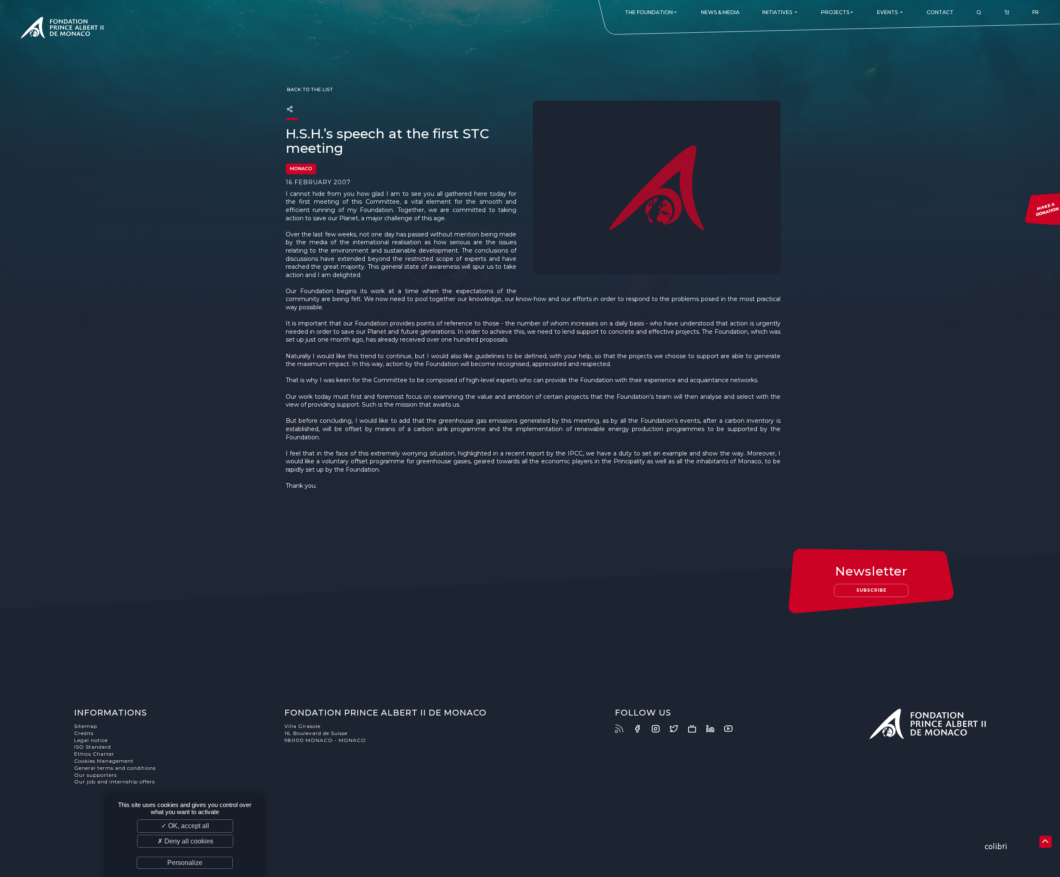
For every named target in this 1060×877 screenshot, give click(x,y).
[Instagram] (659, 729)
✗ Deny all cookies (185, 841)
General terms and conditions (115, 768)
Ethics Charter (94, 754)
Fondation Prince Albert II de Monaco (62, 29)
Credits (84, 733)
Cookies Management (104, 761)
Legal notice (91, 740)
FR (1035, 12)
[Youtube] (732, 729)
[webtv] (696, 729)
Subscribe (871, 590)
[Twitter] (678, 729)
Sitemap (85, 726)
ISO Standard (92, 747)
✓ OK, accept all (185, 825)
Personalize (184, 862)
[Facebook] (641, 729)
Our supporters (95, 775)
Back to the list (309, 89)
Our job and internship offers (114, 781)
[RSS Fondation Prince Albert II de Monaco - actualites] (623, 729)
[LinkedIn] (714, 729)
